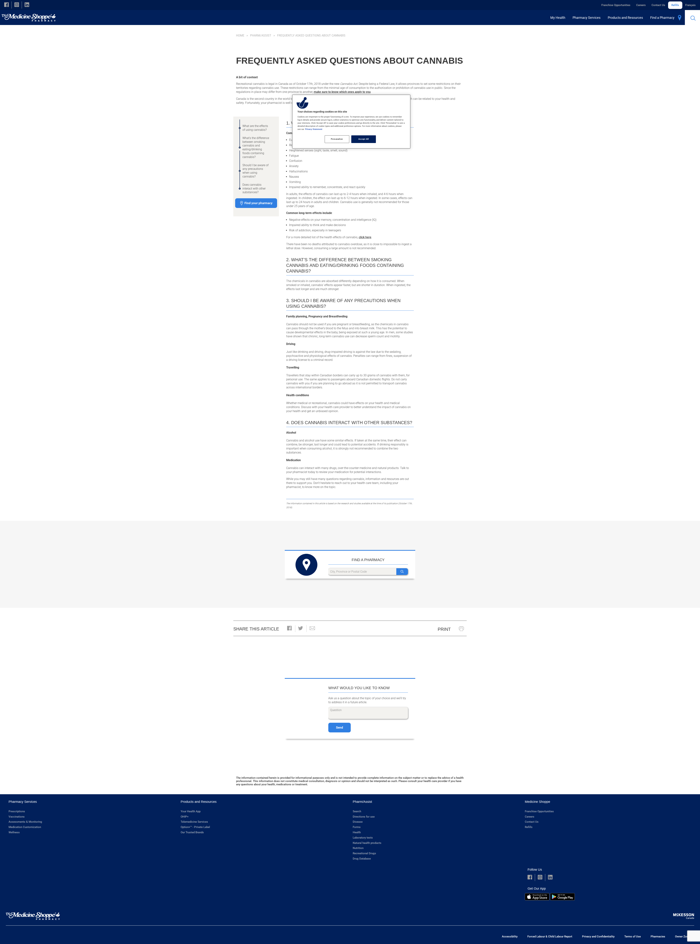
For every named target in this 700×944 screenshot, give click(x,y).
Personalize (337, 139)
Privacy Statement (313, 129)
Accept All (363, 139)
